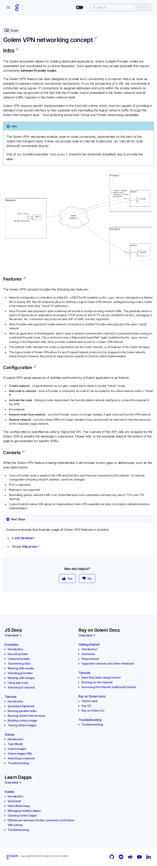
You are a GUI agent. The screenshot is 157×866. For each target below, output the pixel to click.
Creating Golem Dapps (22, 815)
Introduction (15, 649)
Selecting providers (20, 673)
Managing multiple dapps (24, 810)
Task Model (15, 744)
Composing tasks (19, 658)
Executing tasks (18, 654)
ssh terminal (24, 538)
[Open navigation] (8, 7)
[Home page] (17, 7)
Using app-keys (18, 682)
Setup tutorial (90, 658)
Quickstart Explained (21, 706)
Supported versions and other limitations (108, 663)
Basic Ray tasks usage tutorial (101, 677)
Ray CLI (86, 705)
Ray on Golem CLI (93, 710)
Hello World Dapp (19, 806)
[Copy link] (95, 38)
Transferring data (19, 663)
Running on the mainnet (97, 682)
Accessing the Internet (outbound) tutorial (109, 687)
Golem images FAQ (20, 753)
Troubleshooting (18, 763)
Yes (70, 578)
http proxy (29, 546)
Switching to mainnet (21, 687)
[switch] (79, 7)
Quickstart (88, 654)
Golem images (17, 748)
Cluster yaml (90, 701)
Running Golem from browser (26, 715)
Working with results (21, 668)
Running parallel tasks (22, 711)
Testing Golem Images (22, 725)
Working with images (21, 677)
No (89, 578)
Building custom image (22, 720)
